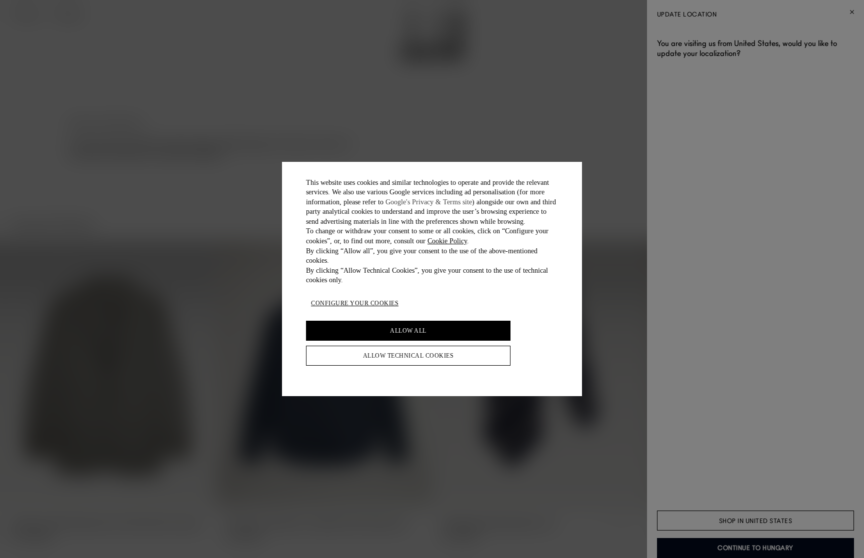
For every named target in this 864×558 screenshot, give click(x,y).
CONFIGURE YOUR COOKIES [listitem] (354, 303)
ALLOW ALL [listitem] (408, 330)
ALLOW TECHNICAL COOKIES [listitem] (408, 355)
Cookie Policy (447, 241)
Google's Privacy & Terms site (429, 202)
